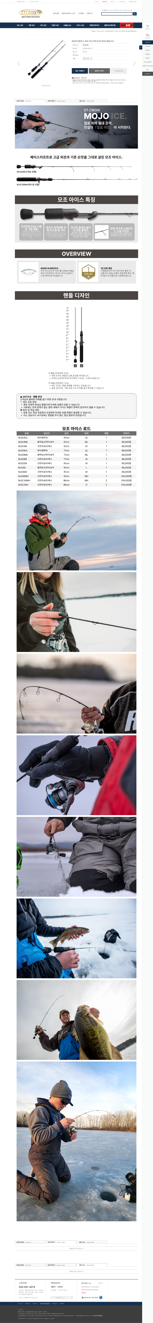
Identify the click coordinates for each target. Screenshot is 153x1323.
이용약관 (54, 1303)
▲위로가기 (148, 73)
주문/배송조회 (132, 1)
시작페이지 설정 (33, 1)
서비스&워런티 (148, 62)
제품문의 (147, 54)
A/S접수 (147, 58)
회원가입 (104, 1)
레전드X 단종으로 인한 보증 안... (90, 1289)
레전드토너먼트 (118, 10)
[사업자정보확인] (97, 1315)
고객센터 (61, 1303)
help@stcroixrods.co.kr (57, 1313)
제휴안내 (27, 1303)
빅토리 (111, 10)
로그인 (97, 1)
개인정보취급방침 (45, 1303)
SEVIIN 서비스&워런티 (148, 67)
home (93, 31)
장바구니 (113, 1)
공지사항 (147, 46)
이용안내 (34, 1303)
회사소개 (20, 1303)
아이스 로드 (100, 31)
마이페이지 (122, 1)
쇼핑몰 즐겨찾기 (21, 1)
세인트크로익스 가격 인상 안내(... (90, 1286)
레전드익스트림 (127, 10)
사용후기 (147, 50)
